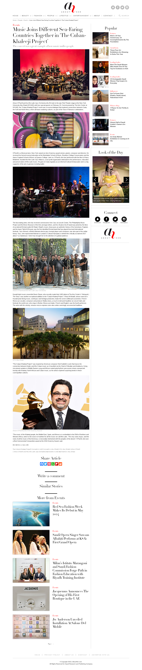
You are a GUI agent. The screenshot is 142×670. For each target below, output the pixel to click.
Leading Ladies (115, 62)
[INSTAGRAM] (124, 219)
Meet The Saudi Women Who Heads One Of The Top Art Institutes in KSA (119, 66)
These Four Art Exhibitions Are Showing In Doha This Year (119, 52)
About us (69, 655)
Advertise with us (100, 655)
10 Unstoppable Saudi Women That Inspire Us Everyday (118, 81)
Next (126, 179)
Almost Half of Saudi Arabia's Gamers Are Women (117, 124)
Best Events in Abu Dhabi (67, 451)
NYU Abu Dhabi (64, 449)
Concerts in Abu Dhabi (50, 449)
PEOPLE (50, 15)
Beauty (25, 15)
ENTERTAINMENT (81, 15)
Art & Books (114, 48)
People (20, 20)
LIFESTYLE (64, 15)
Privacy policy (52, 655)
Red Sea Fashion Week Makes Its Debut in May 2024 (68, 510)
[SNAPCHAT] (97, 219)
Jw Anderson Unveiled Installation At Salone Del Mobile (69, 623)
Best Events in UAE (52, 451)
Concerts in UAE (37, 449)
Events (26, 20)
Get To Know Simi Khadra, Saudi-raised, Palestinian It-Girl (118, 95)
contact (108, 15)
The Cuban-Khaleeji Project (22, 449)
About (97, 15)
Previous (95, 179)
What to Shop (114, 106)
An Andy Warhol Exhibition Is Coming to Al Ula (119, 139)
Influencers (114, 91)
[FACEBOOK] (106, 219)
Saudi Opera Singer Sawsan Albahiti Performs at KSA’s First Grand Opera (71, 538)
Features (113, 33)
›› (53, 644)
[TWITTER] (115, 219)
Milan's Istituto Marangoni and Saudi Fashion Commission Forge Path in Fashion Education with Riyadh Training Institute (70, 570)
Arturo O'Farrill (75, 449)
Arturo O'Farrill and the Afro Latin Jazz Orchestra (29, 451)
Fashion (38, 15)
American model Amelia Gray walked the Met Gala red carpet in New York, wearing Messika (110, 200)
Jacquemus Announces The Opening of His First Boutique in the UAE (71, 595)
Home (16, 15)
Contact (82, 655)
